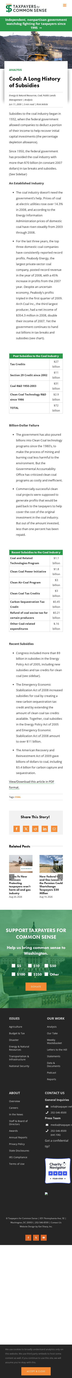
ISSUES (14, 1015)
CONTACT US (54, 1090)
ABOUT (14, 1090)
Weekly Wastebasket (54, 1038)
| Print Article (41, 104)
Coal (40, 95)
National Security (19, 1063)
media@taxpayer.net (60, 1121)
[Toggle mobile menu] (65, 5)
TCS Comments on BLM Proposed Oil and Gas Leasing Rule (22, 881)
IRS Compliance (18, 1154)
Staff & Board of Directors (18, 1119)
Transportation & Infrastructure (19, 1055)
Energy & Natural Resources (23, 95)
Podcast (51, 1069)
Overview (14, 1098)
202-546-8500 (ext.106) (58, 1129)
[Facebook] (17, 829)
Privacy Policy (17, 1141)
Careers (13, 1104)
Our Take (52, 1030)
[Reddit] (35, 829)
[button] (11, 875)
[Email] (54, 829)
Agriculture (15, 1023)
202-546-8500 (58, 1109)
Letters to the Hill (57, 1046)
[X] (26, 829)
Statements (53, 1053)
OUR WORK (55, 1015)
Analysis (28, 99)
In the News (16, 1111)
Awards (13, 1127)
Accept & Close (36, 1371)
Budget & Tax (17, 1030)
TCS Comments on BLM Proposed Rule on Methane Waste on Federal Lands (53, 883)
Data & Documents (53, 1061)
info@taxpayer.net (60, 1103)
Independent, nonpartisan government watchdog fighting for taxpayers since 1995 (36, 24)
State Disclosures (19, 1147)
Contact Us (56, 1219)
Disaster (14, 1036)
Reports (51, 1076)
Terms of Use (16, 1160)
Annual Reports (18, 1134)
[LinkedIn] (45, 829)
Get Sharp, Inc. (45, 1223)
